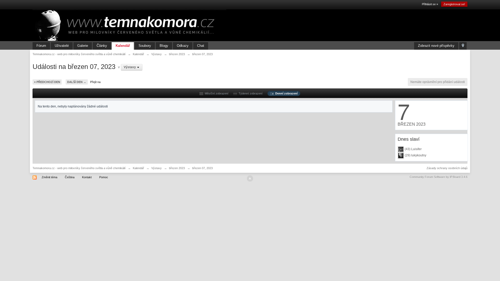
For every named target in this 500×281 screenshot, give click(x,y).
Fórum (41, 46)
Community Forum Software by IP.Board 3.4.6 (438, 176)
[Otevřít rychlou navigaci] (463, 46)
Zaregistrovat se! (454, 4)
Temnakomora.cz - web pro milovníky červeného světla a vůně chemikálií (79, 168)
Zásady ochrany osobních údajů (447, 168)
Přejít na (95, 82)
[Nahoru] (250, 178)
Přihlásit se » (430, 4)
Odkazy (183, 46)
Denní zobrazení (286, 93)
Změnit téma (49, 177)
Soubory (145, 46)
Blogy (164, 46)
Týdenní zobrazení (249, 93)
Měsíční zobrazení (215, 93)
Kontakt (87, 177)
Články (102, 46)
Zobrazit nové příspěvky (436, 46)
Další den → (76, 82)
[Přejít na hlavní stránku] (129, 25)
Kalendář (123, 46)
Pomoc (103, 177)
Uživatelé (62, 46)
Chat (200, 46)
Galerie (82, 46)
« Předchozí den (47, 82)
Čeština (69, 177)
